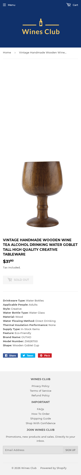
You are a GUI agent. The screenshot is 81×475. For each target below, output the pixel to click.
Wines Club (29, 468)
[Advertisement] (40, 105)
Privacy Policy (40, 386)
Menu (11, 4)
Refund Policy (40, 395)
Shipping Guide (40, 418)
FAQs (40, 409)
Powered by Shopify (53, 468)
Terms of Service (40, 390)
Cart (75, 4)
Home (7, 52)
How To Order (40, 413)
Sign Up (70, 450)
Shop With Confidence (40, 423)
